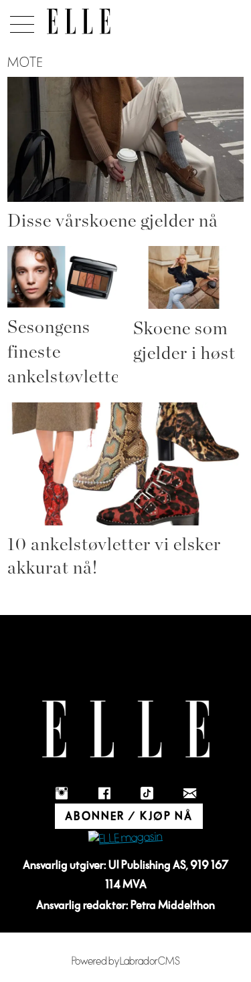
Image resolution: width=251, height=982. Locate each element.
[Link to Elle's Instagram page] (61, 793)
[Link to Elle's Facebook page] (104, 793)
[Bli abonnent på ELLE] (125, 838)
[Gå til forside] (78, 21)
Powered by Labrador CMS (126, 961)
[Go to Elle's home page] (126, 729)
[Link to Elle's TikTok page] (147, 793)
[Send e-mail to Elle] (190, 793)
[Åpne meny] (19, 20)
